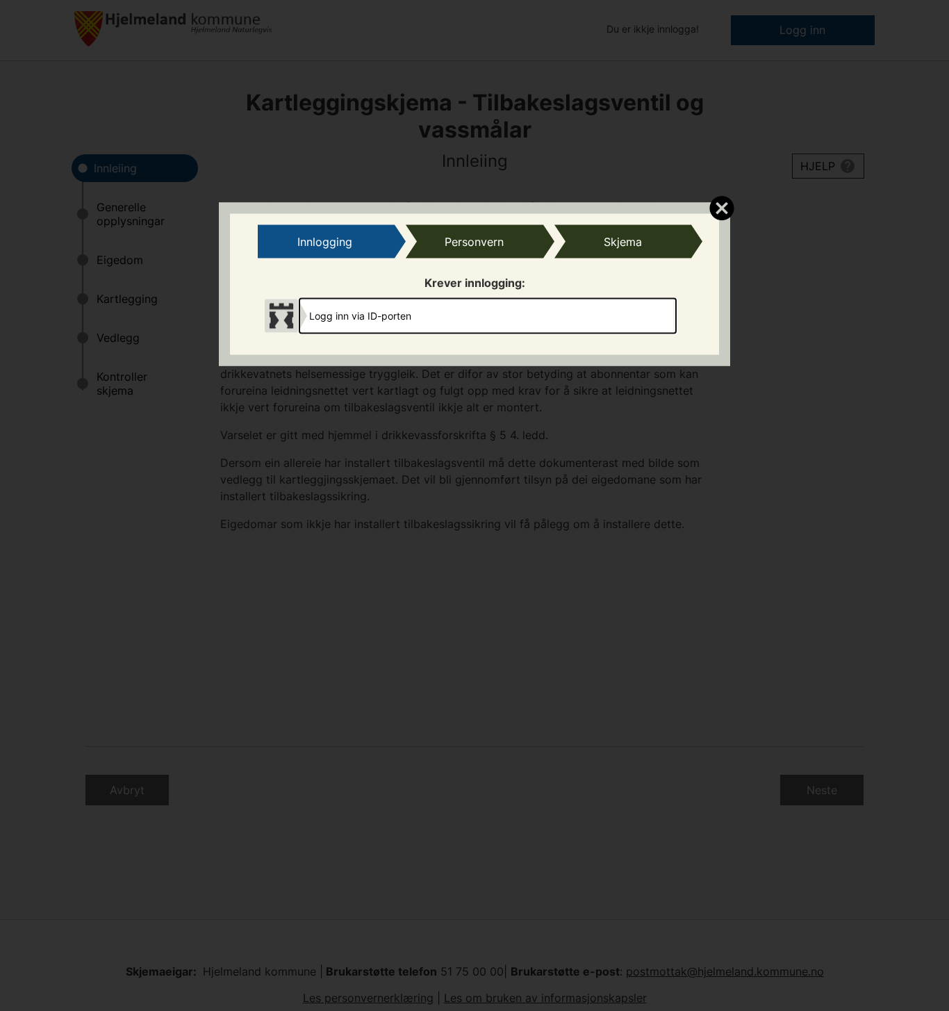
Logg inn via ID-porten (360, 316)
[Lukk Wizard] (721, 207)
